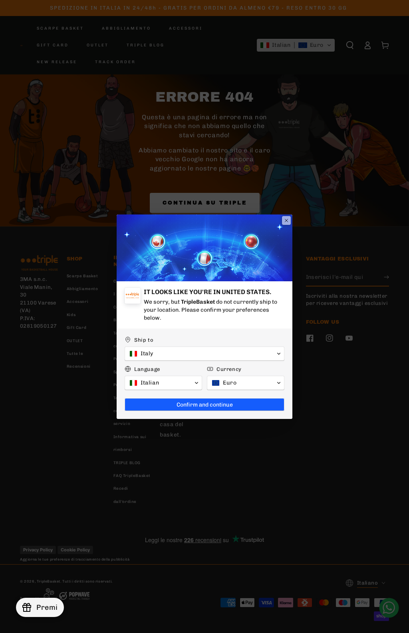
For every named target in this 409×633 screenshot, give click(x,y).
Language (147, 369)
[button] (204, 354)
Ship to (143, 340)
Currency (229, 369)
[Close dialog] (286, 220)
